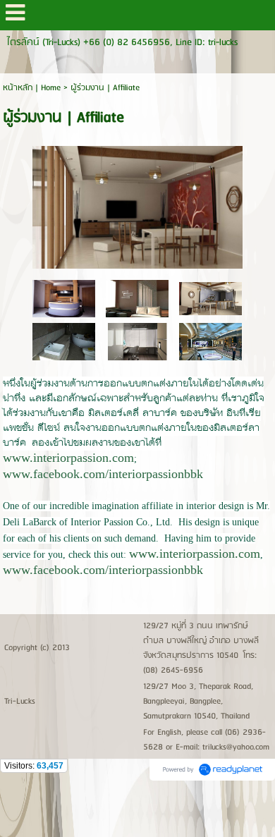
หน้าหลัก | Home (33, 87)
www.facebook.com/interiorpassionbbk (103, 474)
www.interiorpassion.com (68, 458)
